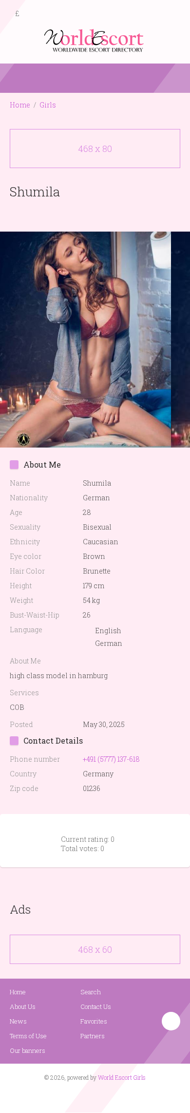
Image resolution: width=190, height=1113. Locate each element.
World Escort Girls (122, 1077)
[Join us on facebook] (91, 1096)
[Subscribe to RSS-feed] (74, 1096)
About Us (23, 1006)
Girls (47, 104)
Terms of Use (28, 1035)
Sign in (174, 14)
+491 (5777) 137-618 (111, 759)
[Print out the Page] (85, 214)
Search (90, 991)
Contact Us (95, 1006)
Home (20, 104)
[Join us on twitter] (112, 1096)
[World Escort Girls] (95, 39)
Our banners (27, 1050)
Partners (92, 1035)
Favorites (93, 1021)
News (18, 1021)
